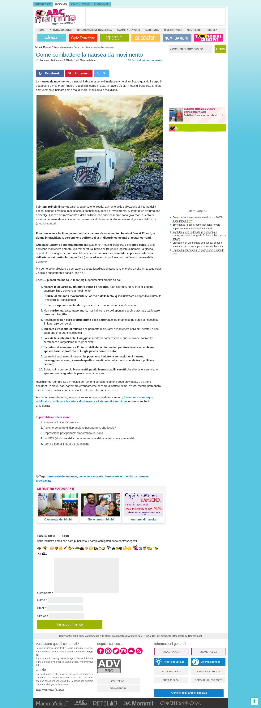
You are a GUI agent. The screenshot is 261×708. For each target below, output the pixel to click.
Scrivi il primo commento (147, 60)
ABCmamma (61, 4)
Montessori (194, 30)
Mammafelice (43, 4)
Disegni (86, 4)
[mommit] (109, 675)
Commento (45, 593)
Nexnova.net (195, 636)
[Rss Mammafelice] (139, 654)
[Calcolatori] (145, 37)
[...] (221, 115)
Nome (42, 599)
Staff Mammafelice (85, 60)
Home (41, 30)
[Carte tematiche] (82, 37)
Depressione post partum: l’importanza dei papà (73, 433)
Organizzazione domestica (94, 30)
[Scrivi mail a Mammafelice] (131, 654)
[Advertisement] (155, 16)
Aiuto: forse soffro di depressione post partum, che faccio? (80, 427)
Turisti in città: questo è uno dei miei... (202, 115)
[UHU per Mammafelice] (209, 37)
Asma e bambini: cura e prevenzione (66, 443)
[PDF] (114, 37)
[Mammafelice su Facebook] (100, 654)
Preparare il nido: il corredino (61, 422)
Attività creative (61, 30)
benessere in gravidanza (121, 476)
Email (41, 607)
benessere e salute (91, 476)
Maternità (152, 30)
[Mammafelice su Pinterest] (108, 654)
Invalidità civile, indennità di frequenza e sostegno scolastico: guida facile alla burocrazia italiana (199, 235)
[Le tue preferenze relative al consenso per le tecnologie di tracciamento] (254, 701)
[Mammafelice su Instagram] (123, 654)
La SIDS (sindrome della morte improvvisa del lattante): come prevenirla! (89, 438)
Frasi (74, 4)
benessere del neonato (62, 476)
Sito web (42, 615)
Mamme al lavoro (128, 30)
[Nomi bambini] (176, 37)
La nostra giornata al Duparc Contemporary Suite (199, 110)
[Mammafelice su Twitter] (116, 654)
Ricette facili (173, 30)
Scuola (212, 30)
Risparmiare (101, 4)
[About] (51, 37)
